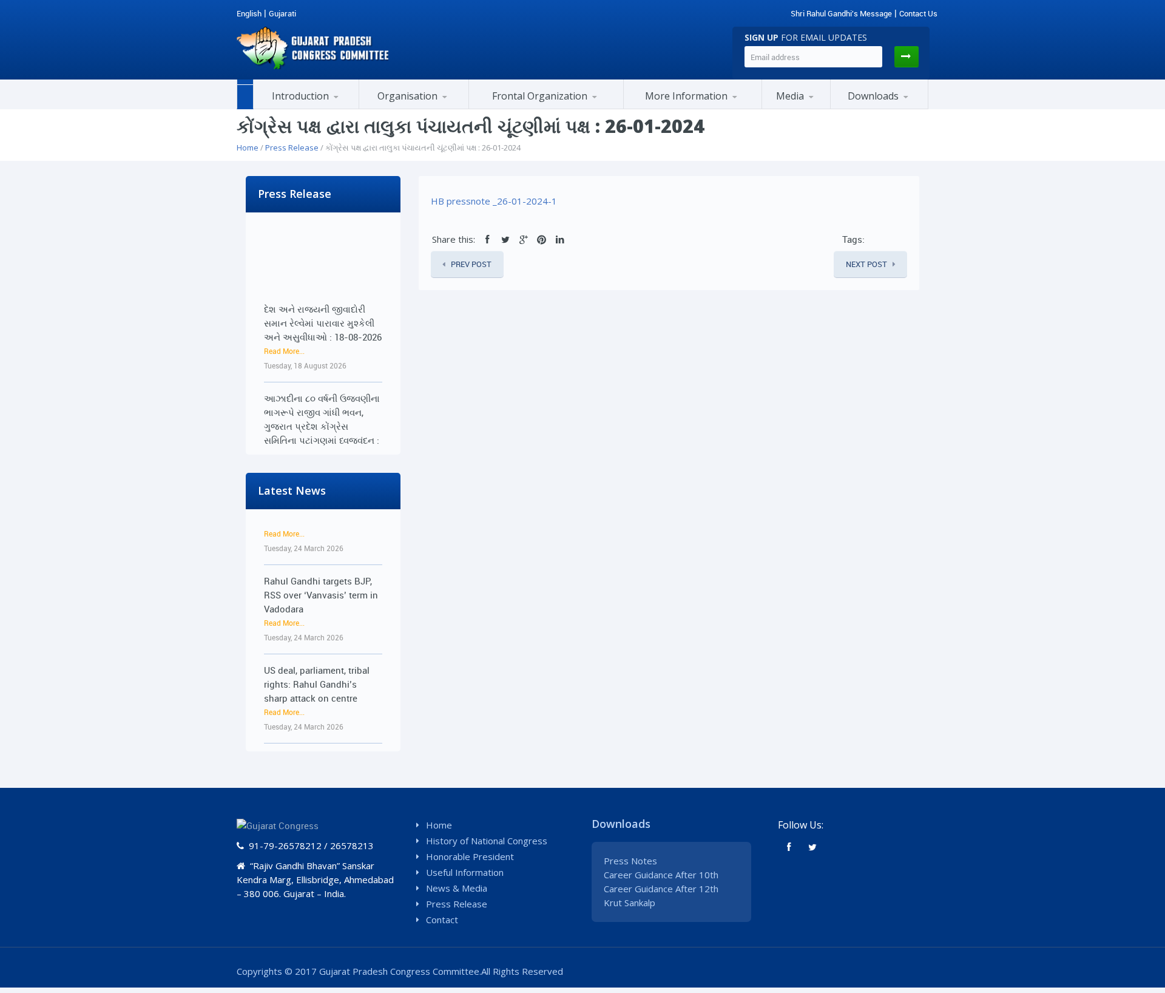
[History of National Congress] (314, 107)
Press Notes (630, 861)
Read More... (284, 337)
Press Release (292, 147)
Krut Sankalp (629, 902)
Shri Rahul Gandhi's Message (841, 13)
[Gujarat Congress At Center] (692, 107)
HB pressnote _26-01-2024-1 (494, 201)
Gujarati (282, 13)
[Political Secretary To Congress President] (746, 106)
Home (247, 147)
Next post (866, 264)
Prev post (471, 264)
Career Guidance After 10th (661, 875)
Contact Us (918, 13)
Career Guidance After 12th (661, 889)
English (249, 13)
